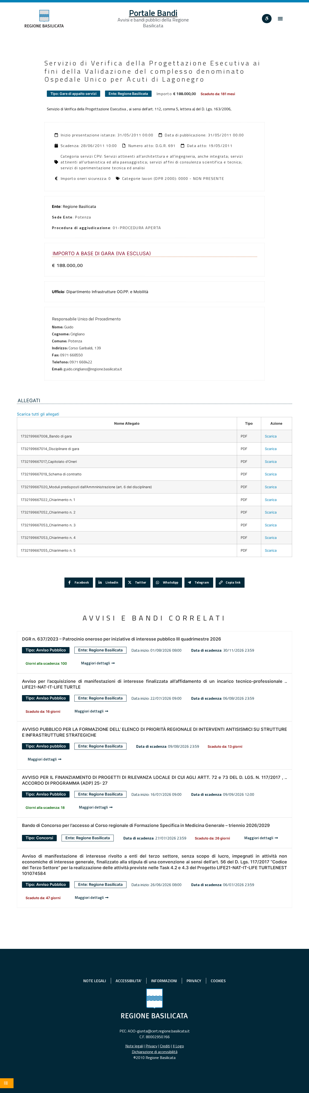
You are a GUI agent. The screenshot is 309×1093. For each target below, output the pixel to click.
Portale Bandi (153, 12)
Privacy (151, 1046)
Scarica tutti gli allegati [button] (38, 414)
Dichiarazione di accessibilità (154, 1052)
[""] (267, 18)
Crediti (165, 1046)
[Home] (44, 19)
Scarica (271, 436)
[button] (280, 19)
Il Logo (178, 1046)
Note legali (134, 1046)
